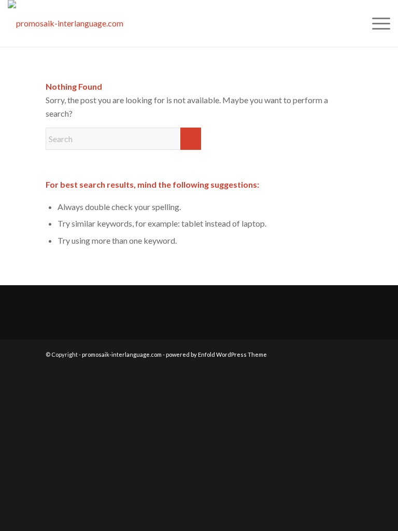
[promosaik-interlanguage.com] (65, 23)
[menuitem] (376, 23)
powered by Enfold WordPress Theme (216, 354)
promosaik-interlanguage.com (122, 354)
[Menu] (376, 23)
